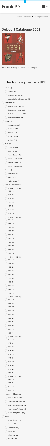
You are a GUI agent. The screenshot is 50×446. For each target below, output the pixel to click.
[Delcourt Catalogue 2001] (13, 49)
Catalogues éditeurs (18, 68)
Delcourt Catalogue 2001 (21, 29)
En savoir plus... (33, 68)
